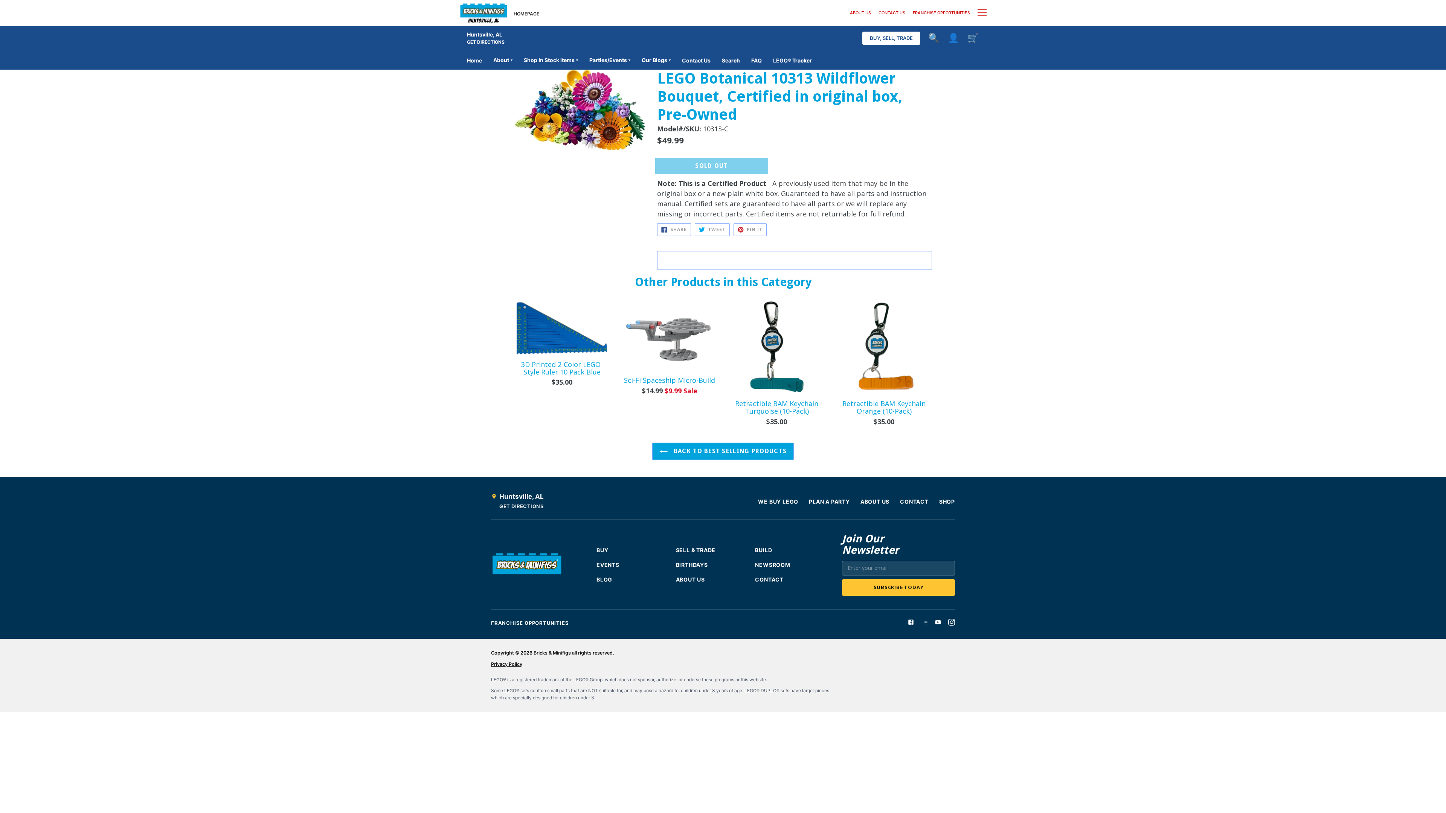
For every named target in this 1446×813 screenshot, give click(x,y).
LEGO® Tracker (792, 60)
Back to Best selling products (729, 451)
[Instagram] (951, 622)
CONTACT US (892, 12)
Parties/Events (609, 60)
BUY (602, 550)
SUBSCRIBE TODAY (899, 587)
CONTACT (914, 501)
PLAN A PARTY (829, 501)
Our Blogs (656, 60)
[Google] (924, 622)
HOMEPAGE (526, 14)
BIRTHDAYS (692, 565)
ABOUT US (860, 12)
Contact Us (696, 60)
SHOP (947, 501)
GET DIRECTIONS (486, 42)
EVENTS (607, 565)
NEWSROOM (772, 565)
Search (731, 60)
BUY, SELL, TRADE (891, 38)
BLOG (604, 579)
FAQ (756, 60)
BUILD (763, 550)
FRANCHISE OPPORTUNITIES (941, 12)
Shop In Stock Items (551, 60)
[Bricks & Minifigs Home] (483, 13)
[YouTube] (938, 622)
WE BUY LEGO (778, 501)
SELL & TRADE (696, 550)
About (503, 60)
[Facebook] (911, 622)
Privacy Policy (506, 664)
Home (474, 60)
